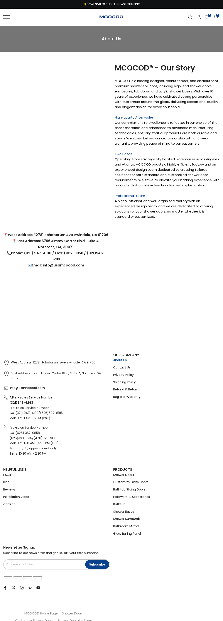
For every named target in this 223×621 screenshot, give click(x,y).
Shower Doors (123, 475)
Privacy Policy (123, 375)
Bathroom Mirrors (126, 526)
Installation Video (16, 497)
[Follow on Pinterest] (30, 587)
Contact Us (121, 367)
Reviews (9, 489)
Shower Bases (123, 511)
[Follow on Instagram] (22, 587)
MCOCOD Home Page (41, 613)
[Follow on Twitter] (13, 587)
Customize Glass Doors (130, 482)
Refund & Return (125, 389)
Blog (6, 482)
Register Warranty (126, 397)
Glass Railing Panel (127, 533)
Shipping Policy (124, 382)
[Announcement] (111, 4)
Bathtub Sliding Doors (129, 489)
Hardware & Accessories (131, 497)
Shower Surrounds (126, 519)
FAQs (7, 475)
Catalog (9, 504)
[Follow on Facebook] (5, 587)
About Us (120, 360)
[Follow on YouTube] (38, 587)
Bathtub (119, 504)
